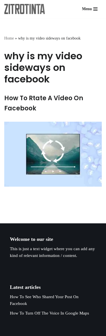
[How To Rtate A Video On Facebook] (53, 154)
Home (9, 38)
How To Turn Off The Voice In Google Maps (49, 313)
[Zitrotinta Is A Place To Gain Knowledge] (26, 9)
